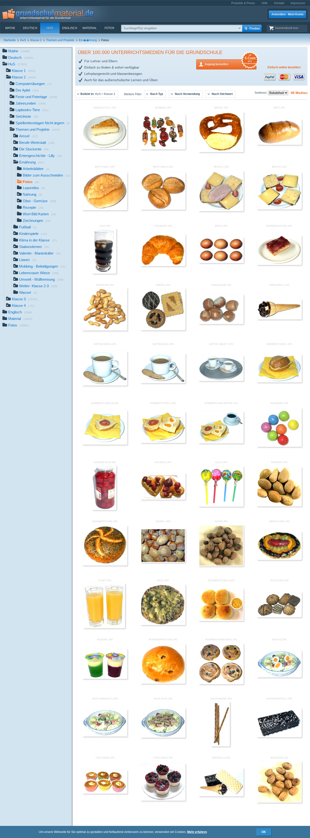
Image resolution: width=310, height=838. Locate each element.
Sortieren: (261, 92)
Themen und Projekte (60, 40)
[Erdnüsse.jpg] (104, 329)
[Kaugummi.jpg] (279, 446)
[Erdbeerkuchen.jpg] (279, 264)
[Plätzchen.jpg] (279, 616)
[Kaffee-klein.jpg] (163, 382)
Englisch (69, 28)
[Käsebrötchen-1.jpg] (279, 381)
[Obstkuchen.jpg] (279, 559)
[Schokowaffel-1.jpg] (279, 736)
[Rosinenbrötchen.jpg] (163, 682)
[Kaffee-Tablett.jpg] (221, 380)
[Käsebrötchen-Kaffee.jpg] (221, 442)
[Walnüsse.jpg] (279, 801)
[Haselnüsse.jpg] (221, 323)
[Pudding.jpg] (104, 678)
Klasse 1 (24, 71)
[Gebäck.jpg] (163, 329)
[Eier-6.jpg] (221, 262)
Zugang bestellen (230, 62)
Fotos (109, 28)
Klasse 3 (24, 299)
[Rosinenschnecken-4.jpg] (221, 683)
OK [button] (264, 832)
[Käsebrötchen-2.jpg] (163, 442)
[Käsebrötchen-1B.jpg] (104, 443)
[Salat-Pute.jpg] (163, 736)
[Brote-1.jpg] (221, 210)
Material (90, 28)
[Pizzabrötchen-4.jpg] (221, 620)
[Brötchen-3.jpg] (163, 208)
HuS (50, 28)
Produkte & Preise (243, 3)
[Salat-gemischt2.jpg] (104, 735)
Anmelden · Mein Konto (287, 14)
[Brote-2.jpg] (279, 208)
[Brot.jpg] (279, 144)
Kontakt (279, 3)
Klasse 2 (36, 40)
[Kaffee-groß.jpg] (104, 384)
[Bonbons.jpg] (163, 148)
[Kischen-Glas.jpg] (104, 509)
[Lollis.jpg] (221, 505)
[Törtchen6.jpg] (104, 792)
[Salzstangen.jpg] (220, 745)
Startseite (9, 40)
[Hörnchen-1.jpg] (279, 318)
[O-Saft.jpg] (104, 627)
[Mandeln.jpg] (279, 505)
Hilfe (265, 3)
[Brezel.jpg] (221, 151)
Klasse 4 (23, 305)
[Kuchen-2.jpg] (163, 498)
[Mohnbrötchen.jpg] (104, 564)
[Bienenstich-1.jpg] (104, 148)
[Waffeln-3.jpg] (221, 795)
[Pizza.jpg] (163, 624)
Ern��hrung (88, 40)
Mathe (10, 28)
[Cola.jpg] (104, 272)
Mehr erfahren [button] (197, 832)
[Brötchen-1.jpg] (104, 209)
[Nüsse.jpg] (221, 565)
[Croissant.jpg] (163, 265)
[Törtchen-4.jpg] (163, 799)
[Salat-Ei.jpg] (279, 676)
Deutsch (30, 28)
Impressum (298, 3)
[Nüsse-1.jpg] (163, 561)
